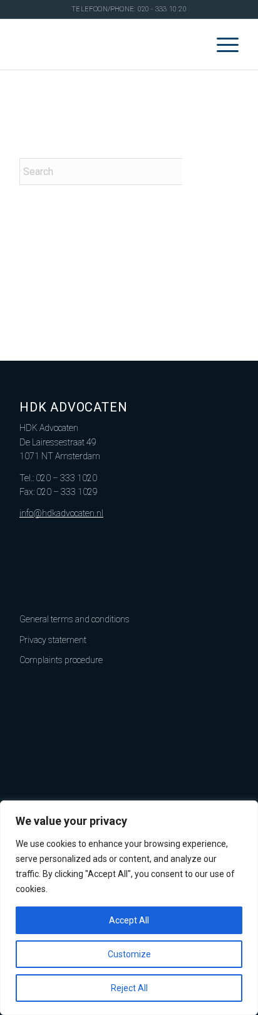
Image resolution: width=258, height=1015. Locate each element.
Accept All (129, 920)
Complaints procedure (61, 660)
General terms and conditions (74, 619)
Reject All (129, 988)
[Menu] (221, 44)
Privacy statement (52, 640)
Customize (129, 954)
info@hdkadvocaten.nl (61, 513)
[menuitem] (221, 44)
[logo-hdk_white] (107, 44)
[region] (129, 907)
